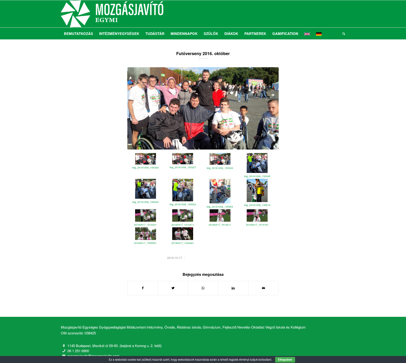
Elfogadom (285, 359)
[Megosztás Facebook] (143, 288)
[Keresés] (342, 33)
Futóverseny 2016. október (203, 53)
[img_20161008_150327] (203, 108)
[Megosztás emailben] (263, 288)
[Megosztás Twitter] (173, 288)
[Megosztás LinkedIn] (233, 288)
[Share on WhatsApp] (203, 288)
